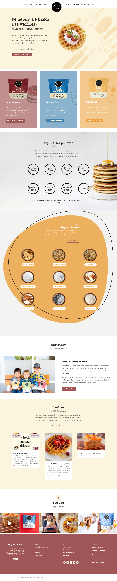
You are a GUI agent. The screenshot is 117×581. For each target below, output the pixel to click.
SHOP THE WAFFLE (55, 121)
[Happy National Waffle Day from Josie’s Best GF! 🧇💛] (29, 523)
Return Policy (96, 555)
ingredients (76, 4)
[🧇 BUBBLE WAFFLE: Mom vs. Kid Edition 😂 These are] (68, 523)
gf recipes (38, 4)
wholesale (68, 4)
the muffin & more (68, 552)
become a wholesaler (100, 559)
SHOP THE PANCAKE (15, 121)
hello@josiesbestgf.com (43, 547)
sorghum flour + (90, 264)
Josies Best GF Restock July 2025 (57, 464)
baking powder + (59, 309)
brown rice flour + (59, 264)
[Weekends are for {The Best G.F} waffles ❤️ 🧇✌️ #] (107, 523)
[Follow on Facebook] (64, 562)
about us (69, 389)
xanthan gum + (90, 309)
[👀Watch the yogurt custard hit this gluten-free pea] (10, 523)
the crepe (66, 555)
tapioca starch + (28, 309)
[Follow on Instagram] (58, 498)
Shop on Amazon (98, 562)
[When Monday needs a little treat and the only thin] (88, 523)
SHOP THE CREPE (94, 120)
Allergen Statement (98, 548)
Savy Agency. (39, 577)
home (25, 4)
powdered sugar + (59, 286)
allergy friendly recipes (58, 426)
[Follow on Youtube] (77, 562)
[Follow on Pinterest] (74, 562)
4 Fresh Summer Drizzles (21, 453)
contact (83, 4)
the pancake (67, 547)
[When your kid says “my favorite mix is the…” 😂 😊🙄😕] (48, 523)
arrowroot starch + (90, 286)
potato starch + (28, 264)
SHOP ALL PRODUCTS (22, 54)
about (45, 4)
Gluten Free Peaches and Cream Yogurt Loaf (89, 454)
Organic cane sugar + (28, 286)
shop (30, 4)
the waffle (66, 550)
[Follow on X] (71, 562)
